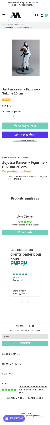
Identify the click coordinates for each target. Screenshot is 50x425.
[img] (26, 262)
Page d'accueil (7, 24)
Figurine (18, 24)
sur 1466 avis (16, 265)
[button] (23, 301)
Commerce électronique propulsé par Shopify (25, 416)
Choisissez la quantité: (11, 112)
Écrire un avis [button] (25, 232)
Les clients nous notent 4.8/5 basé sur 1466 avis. (33, 389)
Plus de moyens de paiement (25, 141)
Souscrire (25, 343)
